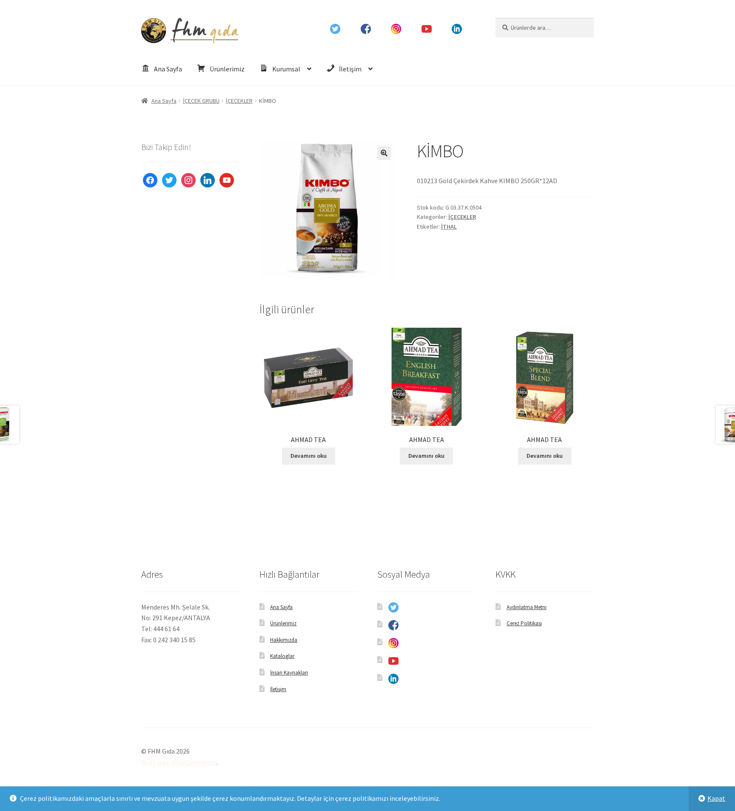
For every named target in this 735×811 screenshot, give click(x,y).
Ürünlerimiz (283, 623)
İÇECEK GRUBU (201, 101)
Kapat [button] (716, 798)
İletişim (278, 689)
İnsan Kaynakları (289, 672)
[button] (384, 153)
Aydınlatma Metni (527, 607)
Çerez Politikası (524, 623)
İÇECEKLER (239, 101)
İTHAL (449, 226)
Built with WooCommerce (179, 762)
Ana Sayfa (164, 101)
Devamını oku (309, 455)
